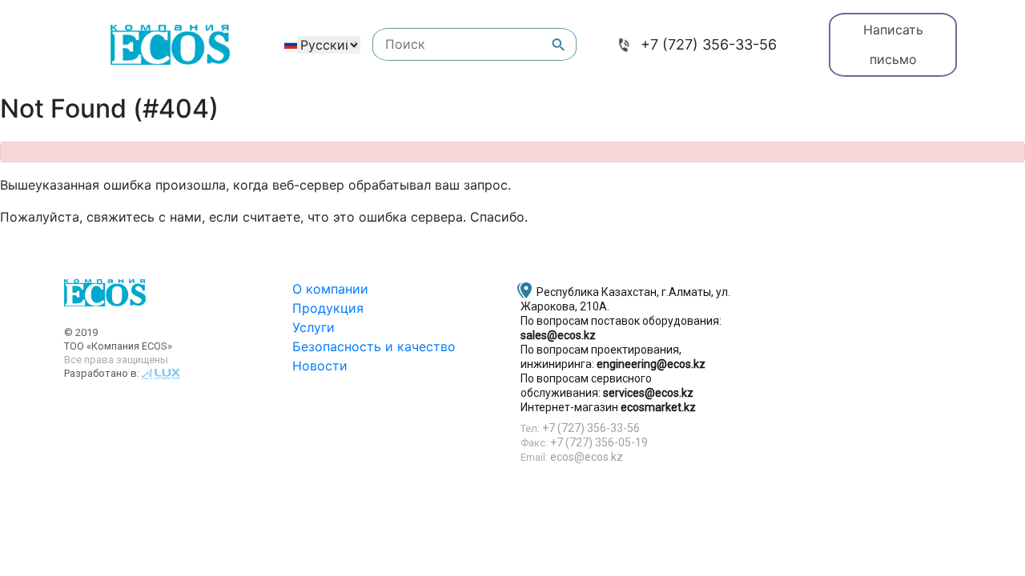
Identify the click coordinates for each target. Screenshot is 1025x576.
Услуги (313, 327)
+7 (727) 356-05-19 (599, 442)
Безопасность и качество (374, 346)
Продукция (328, 308)
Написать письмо (893, 44)
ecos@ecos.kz (586, 456)
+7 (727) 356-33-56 (709, 44)
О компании (330, 289)
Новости (320, 366)
